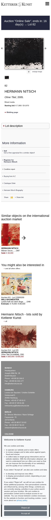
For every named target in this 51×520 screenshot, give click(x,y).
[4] (2, 48)
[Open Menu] (47, 4)
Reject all (25, 508)
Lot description (14, 125)
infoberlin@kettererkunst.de (15, 428)
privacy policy (22, 500)
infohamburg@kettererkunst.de (17, 406)
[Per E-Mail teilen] (11, 197)
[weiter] (23, 238)
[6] (45, 48)
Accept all (25, 513)
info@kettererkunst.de (13, 384)
